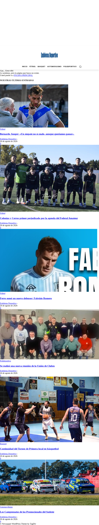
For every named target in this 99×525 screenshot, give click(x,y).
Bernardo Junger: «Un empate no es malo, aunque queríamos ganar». (37, 134)
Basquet (3, 444)
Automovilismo (6, 507)
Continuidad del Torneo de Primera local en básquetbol (29, 448)
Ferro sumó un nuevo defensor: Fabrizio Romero (26, 298)
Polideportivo (5, 361)
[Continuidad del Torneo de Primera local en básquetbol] (49, 441)
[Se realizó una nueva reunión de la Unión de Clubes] (49, 359)
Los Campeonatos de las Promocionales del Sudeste (27, 512)
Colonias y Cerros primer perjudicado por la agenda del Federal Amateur (39, 218)
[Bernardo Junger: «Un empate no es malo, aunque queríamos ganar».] (34, 127)
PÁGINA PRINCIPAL (23, 75)
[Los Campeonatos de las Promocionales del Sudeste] (49, 505)
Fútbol (2, 129)
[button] (80, 66)
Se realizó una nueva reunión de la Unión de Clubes (27, 366)
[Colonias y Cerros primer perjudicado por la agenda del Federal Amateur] (49, 211)
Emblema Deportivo (8, 139)
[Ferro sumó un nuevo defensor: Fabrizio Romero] (48, 291)
